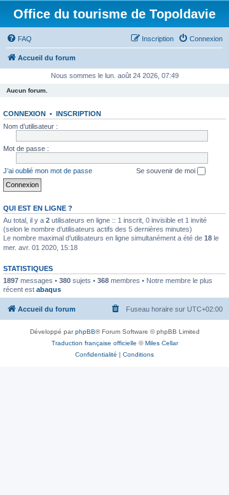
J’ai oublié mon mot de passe (47, 171)
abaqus (48, 289)
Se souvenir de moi (166, 171)
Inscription (78, 113)
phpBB (85, 331)
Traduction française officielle (94, 343)
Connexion (24, 113)
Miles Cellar (161, 343)
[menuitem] (19, 38)
